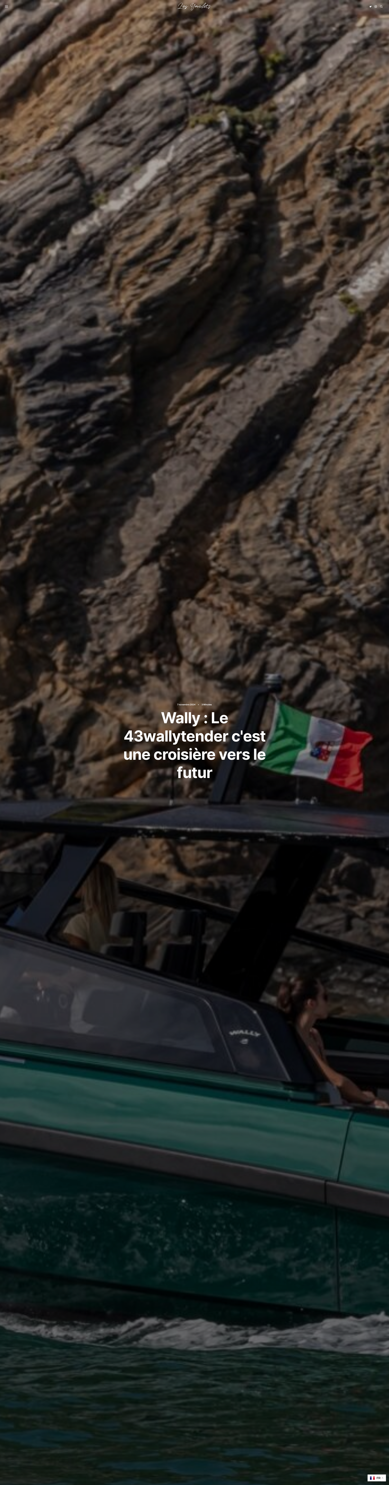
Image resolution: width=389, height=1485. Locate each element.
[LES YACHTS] (194, 6)
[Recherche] (381, 6)
